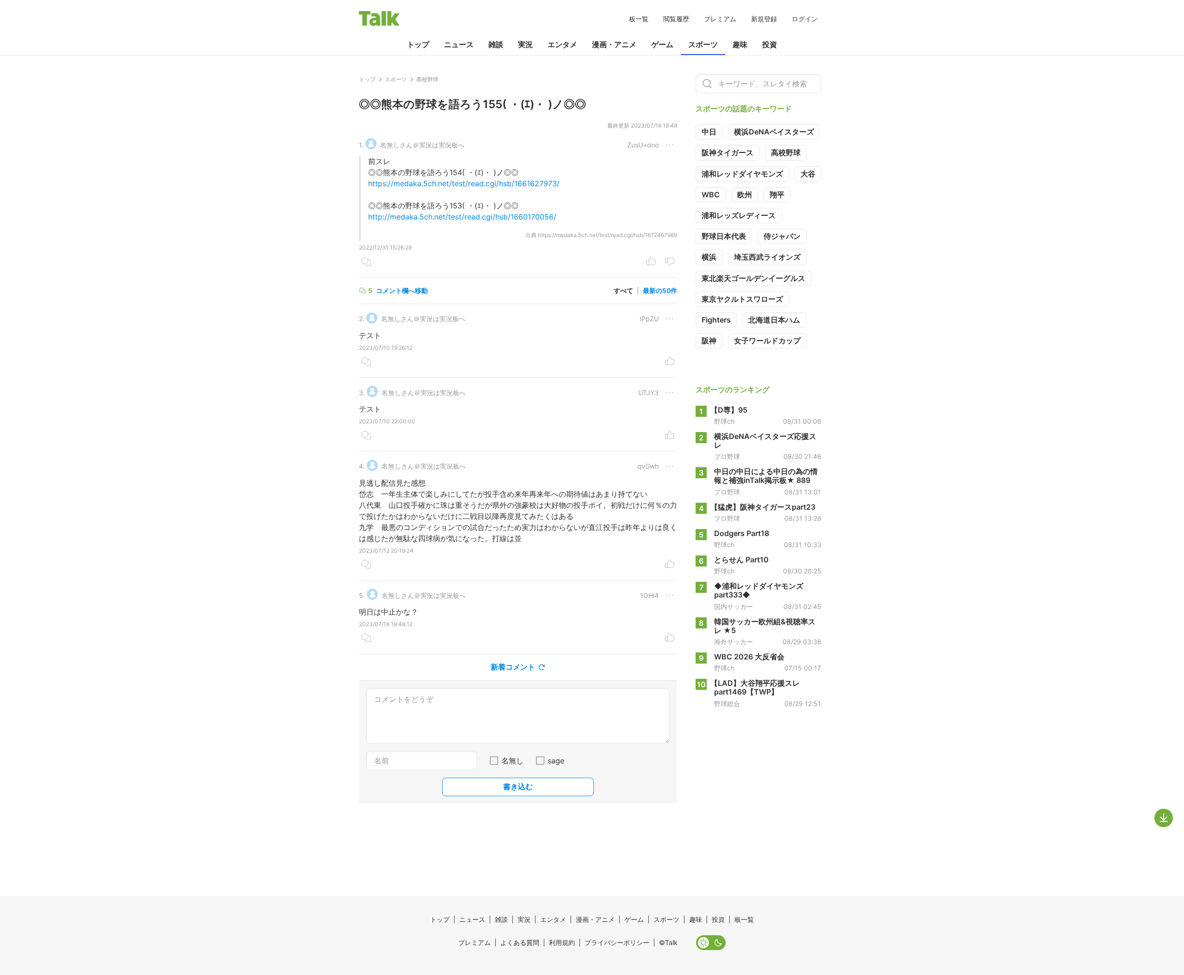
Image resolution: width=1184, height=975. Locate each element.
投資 (769, 44)
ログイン (805, 19)
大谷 (808, 173)
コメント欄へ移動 (402, 290)
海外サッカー (733, 642)
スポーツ (703, 44)
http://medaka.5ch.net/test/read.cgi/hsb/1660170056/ (462, 216)
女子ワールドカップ (767, 340)
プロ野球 (727, 456)
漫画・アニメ (614, 44)
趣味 (740, 44)
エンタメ (562, 44)
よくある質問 (519, 942)
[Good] (651, 262)
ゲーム (662, 44)
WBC (711, 194)
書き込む (518, 786)
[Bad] (669, 262)
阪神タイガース (727, 152)
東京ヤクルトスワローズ (742, 299)
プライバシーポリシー (617, 942)
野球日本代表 (724, 236)
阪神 (709, 340)
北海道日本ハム (774, 319)
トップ (418, 44)
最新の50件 (660, 290)
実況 (525, 44)
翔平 (777, 194)
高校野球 (786, 152)
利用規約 (562, 942)
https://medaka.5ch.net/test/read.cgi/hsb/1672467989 (607, 235)
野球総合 (727, 704)
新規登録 (764, 19)
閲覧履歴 (676, 19)
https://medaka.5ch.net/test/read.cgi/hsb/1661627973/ (464, 183)
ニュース (459, 44)
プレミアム (720, 19)
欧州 (744, 194)
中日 (709, 131)
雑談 (495, 44)
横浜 (709, 257)
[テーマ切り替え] (711, 942)
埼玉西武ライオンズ (767, 257)
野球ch (724, 421)
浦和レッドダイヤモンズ (742, 173)
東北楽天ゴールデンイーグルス (753, 278)
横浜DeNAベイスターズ (774, 131)
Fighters (716, 319)
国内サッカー (733, 606)
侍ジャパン (782, 236)
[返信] (366, 262)
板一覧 (638, 19)
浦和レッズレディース (739, 215)
